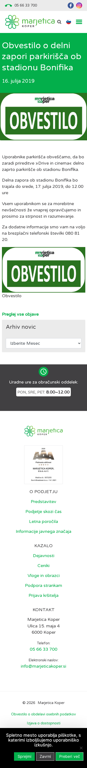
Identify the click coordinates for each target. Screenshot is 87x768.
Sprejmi (24, 756)
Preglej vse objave (20, 314)
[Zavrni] (81, 747)
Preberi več (69, 756)
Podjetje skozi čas (43, 511)
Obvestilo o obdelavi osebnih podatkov (43, 714)
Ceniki (43, 565)
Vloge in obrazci (44, 575)
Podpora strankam (43, 585)
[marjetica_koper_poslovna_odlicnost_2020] (43, 464)
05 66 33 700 (25, 5)
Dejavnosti (43, 555)
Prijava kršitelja (43, 595)
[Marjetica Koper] (30, 22)
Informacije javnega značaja (43, 531)
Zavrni (45, 756)
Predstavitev (43, 501)
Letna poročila (43, 521)
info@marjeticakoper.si (43, 666)
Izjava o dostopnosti (43, 723)
